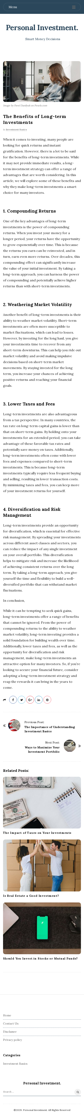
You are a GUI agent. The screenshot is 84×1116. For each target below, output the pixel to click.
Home (7, 1015)
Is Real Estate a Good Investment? (31, 896)
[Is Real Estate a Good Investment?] (42, 865)
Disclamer (10, 1031)
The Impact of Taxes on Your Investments (37, 833)
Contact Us (11, 1023)
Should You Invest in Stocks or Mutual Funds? (40, 958)
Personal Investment (41, 27)
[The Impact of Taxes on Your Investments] (42, 802)
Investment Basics (16, 129)
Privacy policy (12, 1040)
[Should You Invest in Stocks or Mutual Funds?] (42, 928)
